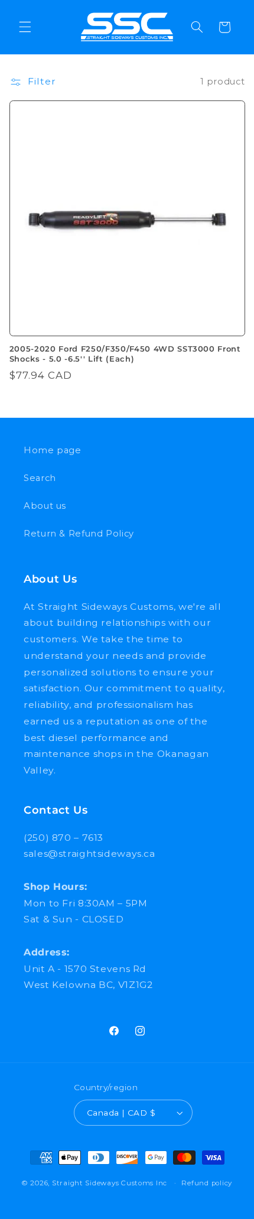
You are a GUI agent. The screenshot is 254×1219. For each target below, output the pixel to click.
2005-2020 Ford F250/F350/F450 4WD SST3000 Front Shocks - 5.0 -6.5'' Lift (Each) (125, 353)
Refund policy (206, 1183)
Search (40, 478)
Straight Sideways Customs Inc (109, 1183)
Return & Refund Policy (79, 533)
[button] (24, 27)
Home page (53, 450)
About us (45, 505)
